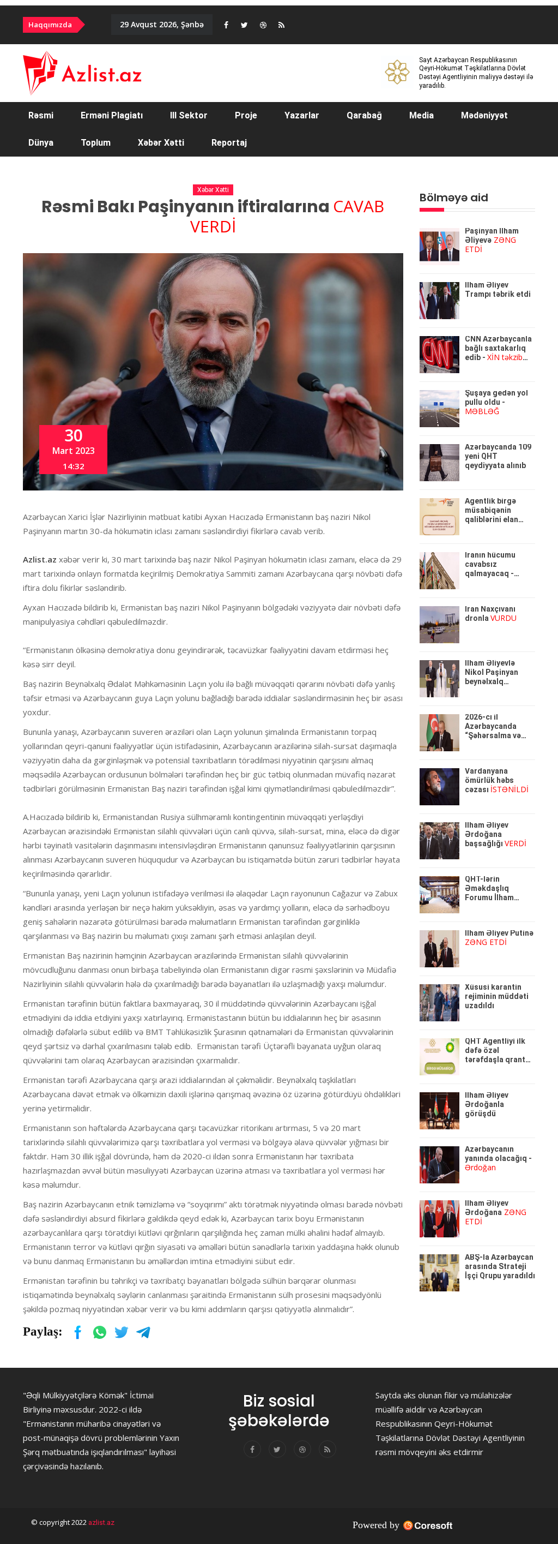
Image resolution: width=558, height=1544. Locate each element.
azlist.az (100, 1522)
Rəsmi (40, 115)
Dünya (40, 142)
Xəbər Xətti (161, 142)
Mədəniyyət (484, 115)
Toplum (96, 142)
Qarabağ (364, 115)
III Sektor (189, 115)
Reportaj (229, 142)
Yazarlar (301, 115)
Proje (246, 115)
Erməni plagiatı (112, 115)
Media (421, 115)
